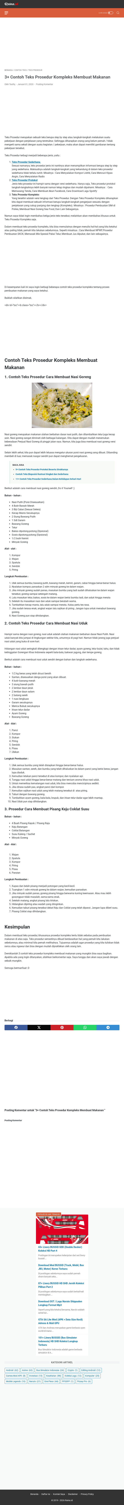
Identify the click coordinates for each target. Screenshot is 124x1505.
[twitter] (39, 1027)
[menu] (8, 12)
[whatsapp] (84, 1027)
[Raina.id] (13, 4)
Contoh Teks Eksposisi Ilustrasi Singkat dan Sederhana (42, 474)
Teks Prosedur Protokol (25, 180)
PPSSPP (67, 1381)
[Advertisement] (62, 43)
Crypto (73, 1370)
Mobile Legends (16, 1381)
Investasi (35, 1376)
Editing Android (90, 1370)
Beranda (34, 1494)
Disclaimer (73, 1494)
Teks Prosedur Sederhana (26, 162)
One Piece (51, 1381)
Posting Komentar (44, 84)
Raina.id (69, 1500)
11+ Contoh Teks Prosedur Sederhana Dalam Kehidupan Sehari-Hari (48, 479)
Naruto (35, 1381)
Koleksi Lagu (73, 1376)
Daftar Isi (45, 1494)
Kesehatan (53, 1376)
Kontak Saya (59, 1494)
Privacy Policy (87, 1494)
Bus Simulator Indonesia (50, 1370)
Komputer (92, 1376)
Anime (27, 1370)
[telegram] (107, 1027)
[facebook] (16, 1027)
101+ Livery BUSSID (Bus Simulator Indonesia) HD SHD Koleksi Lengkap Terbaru (58, 1341)
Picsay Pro (84, 1381)
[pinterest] (62, 1027)
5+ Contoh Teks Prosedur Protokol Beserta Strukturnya (42, 469)
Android (12, 1370)
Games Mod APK (16, 1376)
